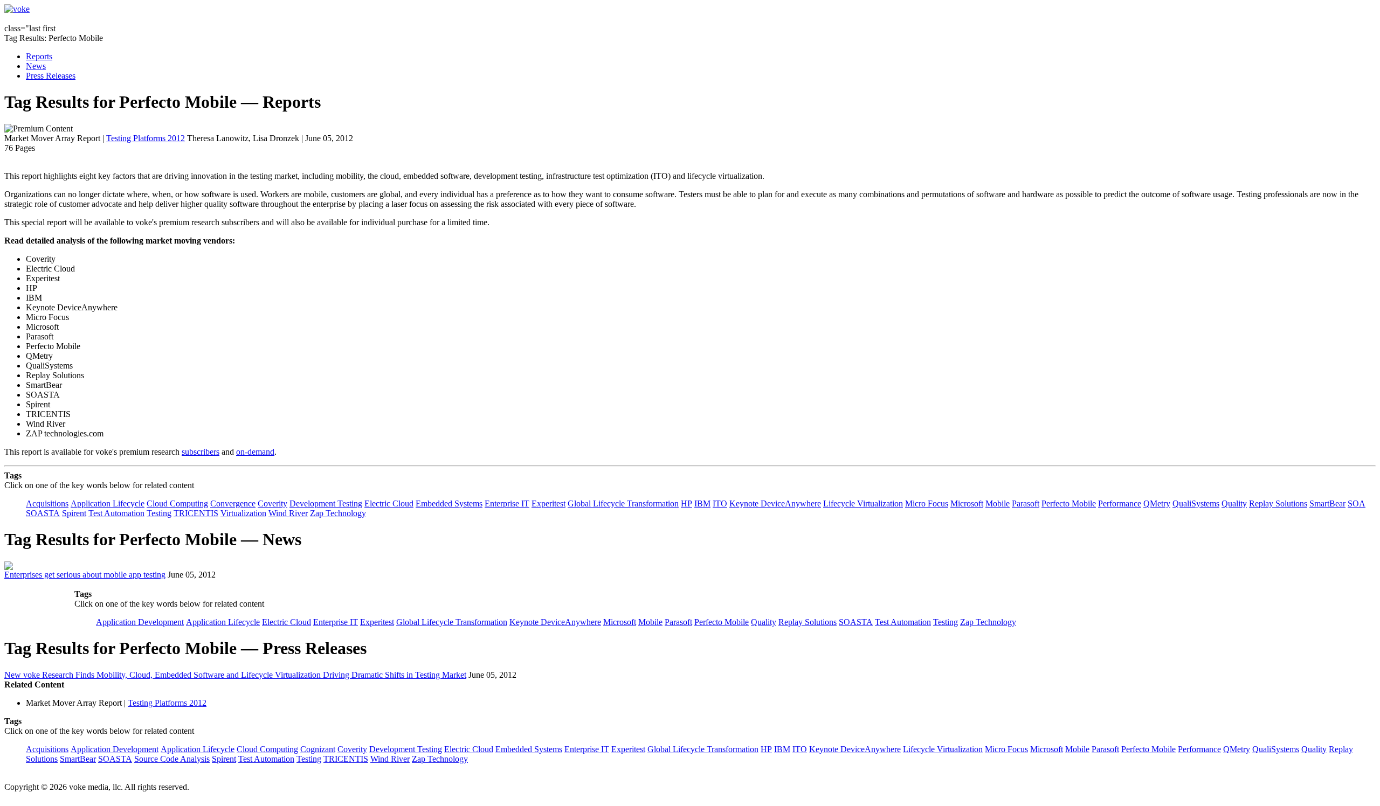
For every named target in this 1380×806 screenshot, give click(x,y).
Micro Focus (926, 503)
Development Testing (325, 503)
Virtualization (243, 513)
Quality (1234, 503)
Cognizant (317, 749)
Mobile (997, 503)
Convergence (233, 503)
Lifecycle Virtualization (863, 503)
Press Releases (50, 75)
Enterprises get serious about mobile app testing (84, 574)
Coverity (272, 503)
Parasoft (1025, 503)
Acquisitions (47, 503)
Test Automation (116, 513)
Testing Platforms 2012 (145, 138)
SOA (1356, 503)
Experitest (548, 503)
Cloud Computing (177, 503)
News (36, 66)
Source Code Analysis (172, 758)
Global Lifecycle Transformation (623, 503)
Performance (1119, 503)
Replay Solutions (1278, 503)
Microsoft (966, 503)
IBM (702, 503)
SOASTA (43, 513)
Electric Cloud (388, 503)
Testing (159, 513)
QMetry (1156, 503)
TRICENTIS (196, 513)
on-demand (255, 451)
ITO (720, 503)
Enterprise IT (507, 503)
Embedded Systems (449, 503)
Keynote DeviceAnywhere (775, 503)
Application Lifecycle (107, 503)
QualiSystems (1195, 503)
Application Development (140, 622)
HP (686, 503)
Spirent (74, 513)
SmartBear (1327, 503)
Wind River (288, 513)
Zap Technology (338, 513)
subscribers (200, 451)
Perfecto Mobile (1068, 503)
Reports (39, 56)
